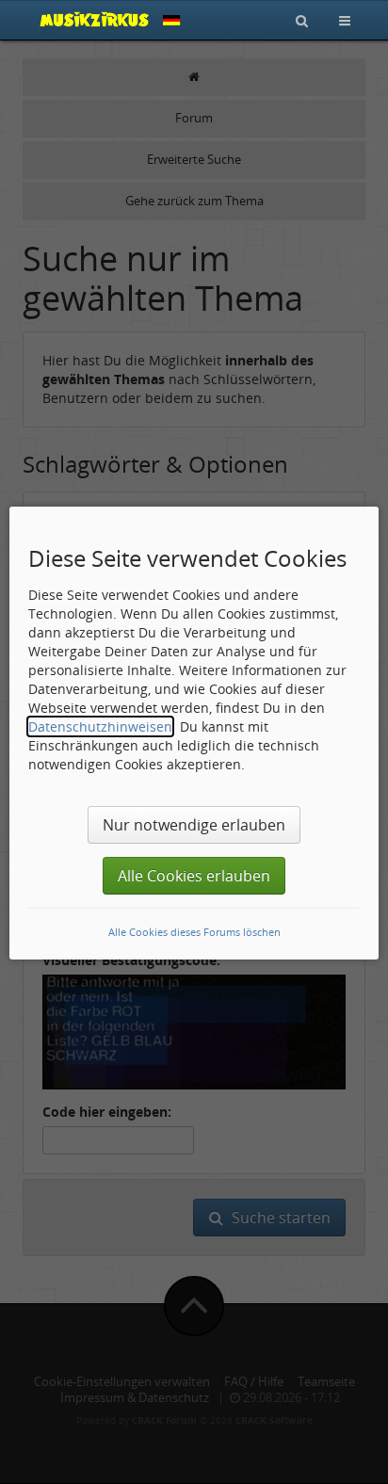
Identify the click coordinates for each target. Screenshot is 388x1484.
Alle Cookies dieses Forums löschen (194, 932)
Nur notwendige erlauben (194, 825)
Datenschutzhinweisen (100, 726)
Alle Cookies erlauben (194, 875)
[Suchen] (302, 20)
